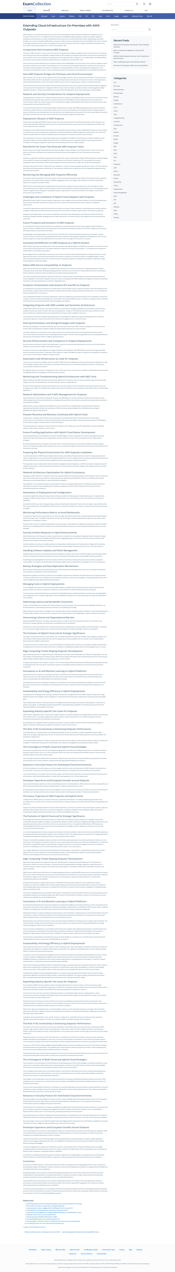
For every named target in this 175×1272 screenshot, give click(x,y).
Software (116, 207)
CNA (115, 114)
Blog (130, 1250)
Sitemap (139, 1250)
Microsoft (44, 16)
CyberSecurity (118, 125)
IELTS (115, 153)
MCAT (116, 171)
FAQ (146, 10)
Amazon (62, 16)
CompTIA (117, 121)
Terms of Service (86, 1254)
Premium (46, 10)
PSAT (115, 196)
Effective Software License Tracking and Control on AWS (41, 1232)
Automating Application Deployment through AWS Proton (81, 1232)
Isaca (100, 16)
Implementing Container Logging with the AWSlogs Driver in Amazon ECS (50, 1208)
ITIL (93, 16)
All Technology (118, 93)
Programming (118, 189)
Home (30, 10)
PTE (115, 200)
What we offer (60, 1250)
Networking (117, 182)
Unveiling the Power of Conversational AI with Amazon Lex (45, 1223)
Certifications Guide (91, 1250)
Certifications (118, 104)
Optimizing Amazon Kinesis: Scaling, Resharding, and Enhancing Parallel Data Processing (54, 1203)
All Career (117, 86)
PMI (80, 16)
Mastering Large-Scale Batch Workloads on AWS (42, 1217)
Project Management (120, 192)
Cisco (53, 16)
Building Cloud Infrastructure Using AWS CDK (41, 1214)
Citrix (108, 16)
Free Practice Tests (108, 1250)
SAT (115, 203)
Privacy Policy (101, 1254)
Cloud (115, 111)
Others (116, 185)
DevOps (116, 132)
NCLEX (116, 178)
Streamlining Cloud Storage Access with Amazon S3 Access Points (47, 1210)
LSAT (115, 168)
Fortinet (116, 136)
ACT (115, 82)
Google (116, 16)
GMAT (116, 139)
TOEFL (116, 214)
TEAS (115, 210)
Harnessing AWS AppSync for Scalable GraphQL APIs (43, 1219)
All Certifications (35, 1227)
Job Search (117, 164)
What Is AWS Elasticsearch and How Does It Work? (129, 62)
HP (87, 16)
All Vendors (33, 1250)
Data (115, 128)
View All (149, 16)
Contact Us (129, 10)
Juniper (125, 16)
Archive (122, 1250)
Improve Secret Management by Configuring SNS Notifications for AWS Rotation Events (54, 1212)
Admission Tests (137, 16)
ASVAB (116, 100)
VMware (71, 16)
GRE (115, 146)
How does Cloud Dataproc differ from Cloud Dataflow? (131, 65)
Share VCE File (74, 1250)
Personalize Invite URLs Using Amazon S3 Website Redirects (46, 1206)
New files (65, 10)
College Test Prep (119, 118)
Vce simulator (107, 10)
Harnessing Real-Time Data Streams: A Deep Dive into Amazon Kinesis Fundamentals (53, 1221)
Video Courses (85, 10)
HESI (115, 150)
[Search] (149, 29)
